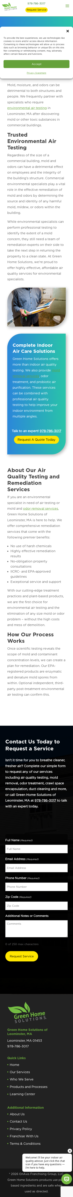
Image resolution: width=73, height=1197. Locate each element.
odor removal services (40, 508)
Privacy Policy (21, 1129)
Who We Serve (21, 1079)
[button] (67, 31)
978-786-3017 (36, 3)
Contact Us (18, 1121)
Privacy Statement (36, 73)
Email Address (22, 859)
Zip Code (18, 897)
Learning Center (22, 1094)
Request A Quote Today (36, 439)
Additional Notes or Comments (27, 916)
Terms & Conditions (25, 1143)
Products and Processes (28, 1087)
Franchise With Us (24, 1136)
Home (14, 1065)
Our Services (20, 1072)
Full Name (19, 840)
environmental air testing (27, 108)
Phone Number (22, 878)
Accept (36, 64)
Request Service (36, 9)
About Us (17, 1114)
